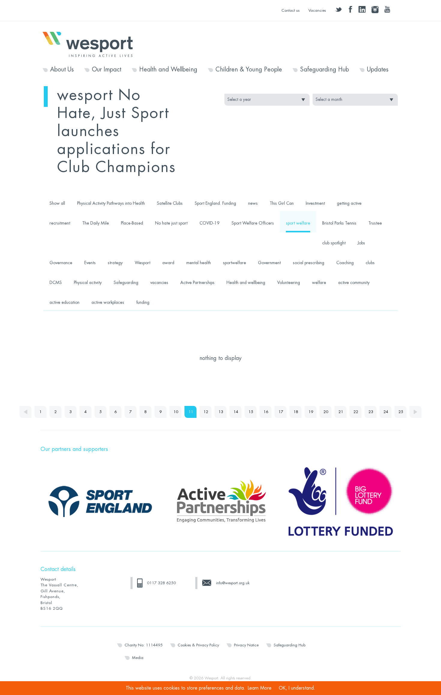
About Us (62, 70)
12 (205, 412)
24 (385, 412)
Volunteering (288, 282)
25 (400, 412)
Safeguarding (126, 282)
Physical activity (88, 282)
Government (269, 263)
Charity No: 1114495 (143, 645)
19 (310, 412)
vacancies (159, 282)
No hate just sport (171, 223)
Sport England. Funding (215, 203)
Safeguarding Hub (324, 70)
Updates (377, 70)
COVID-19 (210, 223)
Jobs (361, 243)
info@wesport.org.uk (233, 583)
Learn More (260, 688)
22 (355, 412)
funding (142, 302)
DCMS (56, 282)
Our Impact (106, 70)
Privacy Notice (246, 645)
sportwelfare (234, 263)
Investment (315, 203)
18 (295, 412)
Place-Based (132, 223)
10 (175, 412)
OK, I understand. (297, 688)
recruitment (60, 223)
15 (250, 412)
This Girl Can (282, 203)
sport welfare (298, 223)
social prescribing (308, 263)
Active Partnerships (197, 282)
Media (137, 658)
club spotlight (334, 243)
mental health (198, 263)
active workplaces (108, 302)
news (253, 203)
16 (265, 412)
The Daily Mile (95, 223)
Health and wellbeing (245, 282)
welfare (319, 282)
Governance (61, 263)
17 (280, 412)
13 (220, 412)
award (168, 263)
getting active (349, 203)
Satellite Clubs (170, 203)
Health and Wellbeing (168, 70)
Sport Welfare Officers (253, 223)
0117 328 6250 (161, 583)
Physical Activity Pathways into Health (111, 203)
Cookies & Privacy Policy (198, 645)
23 (370, 412)
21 (340, 412)
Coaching (345, 263)
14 (235, 412)
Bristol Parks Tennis (339, 223)
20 (325, 412)
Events (90, 263)
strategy (115, 263)
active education (65, 302)
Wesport (91, 44)
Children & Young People (248, 70)
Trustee (375, 223)
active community (354, 282)
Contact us (290, 10)
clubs (370, 263)
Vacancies (317, 10)
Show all (57, 203)
